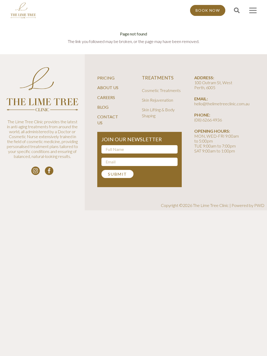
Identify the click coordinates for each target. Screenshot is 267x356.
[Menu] (253, 10)
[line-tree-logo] (23, 10)
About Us (107, 87)
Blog (102, 107)
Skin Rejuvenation (157, 99)
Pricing (105, 77)
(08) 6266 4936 (208, 119)
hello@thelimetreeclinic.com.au (222, 103)
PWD (259, 205)
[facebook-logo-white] (49, 171)
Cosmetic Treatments (161, 90)
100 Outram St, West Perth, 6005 (213, 85)
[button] (236, 10)
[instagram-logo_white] (35, 171)
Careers (106, 97)
